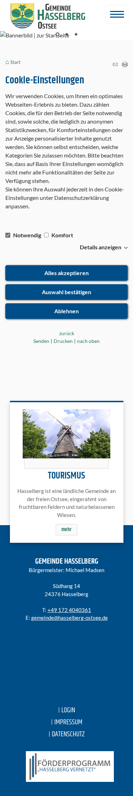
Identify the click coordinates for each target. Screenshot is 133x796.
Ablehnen (66, 311)
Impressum (68, 722)
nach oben (88, 341)
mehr (66, 529)
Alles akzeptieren (66, 272)
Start (15, 62)
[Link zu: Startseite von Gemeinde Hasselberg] (47, 16)
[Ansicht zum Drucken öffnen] (125, 64)
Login (68, 710)
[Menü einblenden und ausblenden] (117, 14)
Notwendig (27, 235)
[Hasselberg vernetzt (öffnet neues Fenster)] (66, 766)
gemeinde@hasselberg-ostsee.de (69, 617)
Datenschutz (68, 734)
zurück (66, 333)
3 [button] (76, 35)
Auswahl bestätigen (66, 292)
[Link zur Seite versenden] (115, 64)
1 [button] (57, 35)
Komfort (61, 235)
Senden (41, 341)
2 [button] (67, 35)
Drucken (63, 341)
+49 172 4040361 (69, 610)
